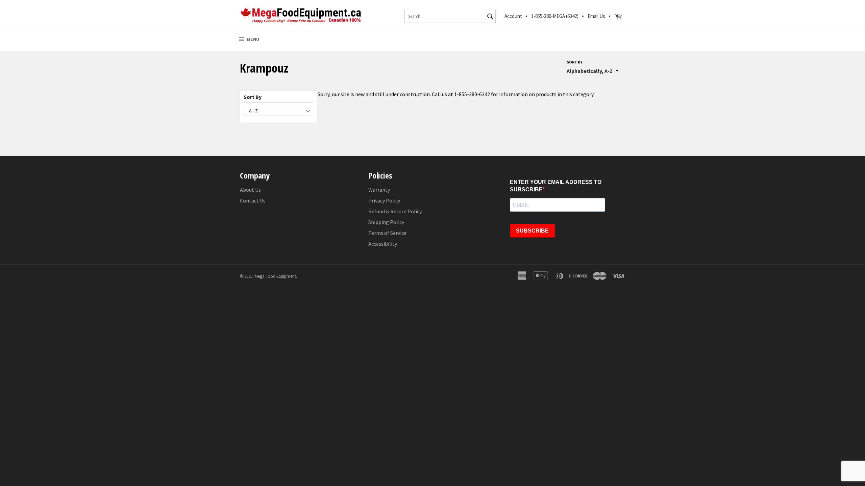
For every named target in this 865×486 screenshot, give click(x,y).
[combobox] (450, 16)
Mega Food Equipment (275, 276)
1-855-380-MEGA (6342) (554, 16)
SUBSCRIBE (532, 231)
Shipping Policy (386, 222)
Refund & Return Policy (395, 211)
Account (513, 16)
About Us (250, 189)
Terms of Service (387, 233)
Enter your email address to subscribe (555, 185)
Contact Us (253, 200)
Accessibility (382, 243)
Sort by (575, 61)
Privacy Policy (384, 200)
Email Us (596, 16)
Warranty (379, 189)
